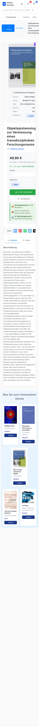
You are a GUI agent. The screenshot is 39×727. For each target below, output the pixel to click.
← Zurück (9, 28)
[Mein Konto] (22, 3)
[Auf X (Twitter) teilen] (34, 231)
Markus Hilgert (17, 149)
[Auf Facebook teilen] (15, 231)
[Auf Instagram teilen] (20, 231)
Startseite (19, 28)
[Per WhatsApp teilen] (25, 231)
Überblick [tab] (12, 240)
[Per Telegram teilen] (30, 231)
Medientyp (13, 180)
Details (10, 435)
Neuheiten (26, 17)
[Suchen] (32, 10)
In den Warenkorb (25, 192)
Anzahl (12, 170)
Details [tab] (26, 240)
